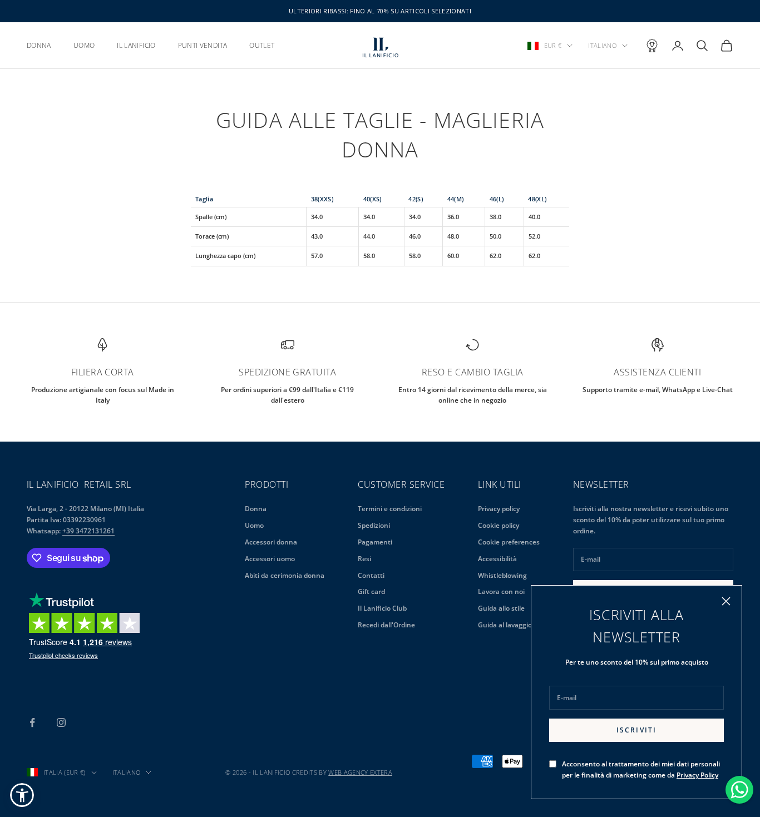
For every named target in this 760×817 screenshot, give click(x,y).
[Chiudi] (726, 601)
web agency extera (360, 772)
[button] (22, 795)
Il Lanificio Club (382, 608)
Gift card (371, 591)
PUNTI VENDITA (203, 45)
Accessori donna (271, 542)
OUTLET (261, 45)
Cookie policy (498, 525)
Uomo (254, 525)
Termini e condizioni (390, 508)
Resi (364, 558)
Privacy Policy (697, 775)
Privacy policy (499, 508)
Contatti (371, 575)
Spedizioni (374, 525)
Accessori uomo (270, 558)
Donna (256, 508)
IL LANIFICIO (136, 45)
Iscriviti (636, 730)
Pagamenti (375, 542)
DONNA (39, 45)
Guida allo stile (501, 608)
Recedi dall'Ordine (386, 625)
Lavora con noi (501, 591)
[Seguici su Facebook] (32, 722)
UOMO (84, 45)
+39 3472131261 (88, 531)
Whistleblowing (502, 575)
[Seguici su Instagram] (61, 722)
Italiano (602, 45)
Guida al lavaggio (505, 625)
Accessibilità (497, 558)
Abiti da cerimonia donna (284, 575)
